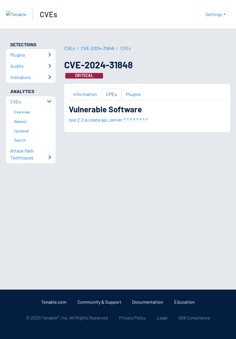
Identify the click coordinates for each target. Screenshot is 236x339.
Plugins (133, 94)
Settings (213, 14)
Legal (162, 317)
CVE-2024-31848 (97, 48)
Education (184, 302)
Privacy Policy (132, 317)
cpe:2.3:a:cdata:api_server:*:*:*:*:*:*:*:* (108, 119)
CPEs (111, 94)
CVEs (48, 14)
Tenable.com (53, 302)
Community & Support (99, 302)
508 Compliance (194, 317)
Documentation (147, 302)
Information (85, 94)
